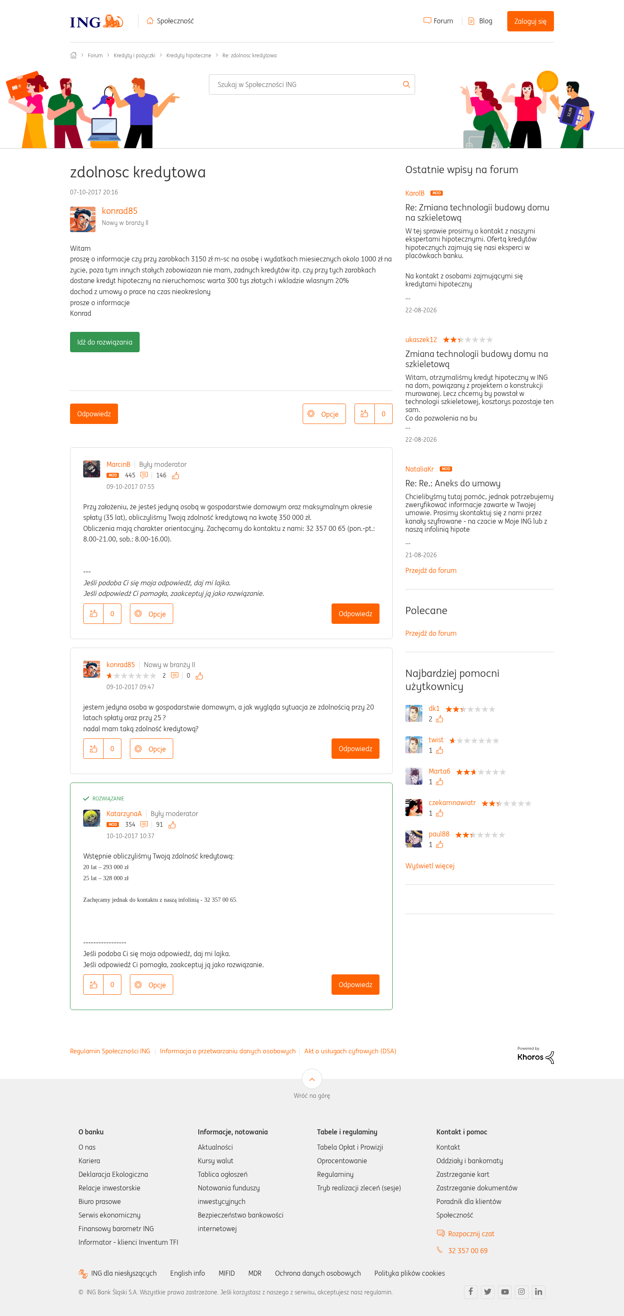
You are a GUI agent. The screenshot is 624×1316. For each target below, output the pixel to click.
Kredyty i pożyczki (134, 55)
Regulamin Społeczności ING (110, 1051)
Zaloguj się (530, 21)
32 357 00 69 (468, 1250)
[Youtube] (505, 1292)
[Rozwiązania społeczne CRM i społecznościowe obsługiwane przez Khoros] (536, 1054)
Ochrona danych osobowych (318, 1273)
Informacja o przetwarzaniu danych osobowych (228, 1051)
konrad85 (120, 210)
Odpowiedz (94, 414)
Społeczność (175, 21)
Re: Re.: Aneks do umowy (452, 483)
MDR (254, 1273)
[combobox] (312, 84)
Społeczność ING (73, 55)
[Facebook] (471, 1292)
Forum (443, 21)
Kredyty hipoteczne (188, 55)
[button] (364, 414)
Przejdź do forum (431, 570)
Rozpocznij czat (471, 1233)
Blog (485, 21)
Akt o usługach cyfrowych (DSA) (350, 1051)
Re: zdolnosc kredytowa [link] (249, 55)
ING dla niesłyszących (124, 1273)
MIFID (227, 1273)
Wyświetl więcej (430, 865)
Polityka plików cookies (409, 1273)
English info (187, 1273)
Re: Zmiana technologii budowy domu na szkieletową (477, 212)
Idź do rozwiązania (104, 342)
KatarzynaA (124, 813)
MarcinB (118, 464)
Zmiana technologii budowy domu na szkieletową (476, 359)
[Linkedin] (538, 1292)
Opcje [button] (330, 414)
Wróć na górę (312, 1096)
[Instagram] (521, 1292)
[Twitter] (488, 1292)
